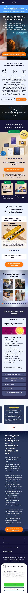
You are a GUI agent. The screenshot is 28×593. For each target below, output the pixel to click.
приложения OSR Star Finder (12, 374)
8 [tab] (16, 303)
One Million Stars (9, 384)
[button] (6, 158)
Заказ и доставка (7, 551)
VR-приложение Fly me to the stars (14, 393)
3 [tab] (6, 303)
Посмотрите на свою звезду (10, 547)
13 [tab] (25, 303)
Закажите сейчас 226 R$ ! (14, 169)
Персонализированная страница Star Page (14, 379)
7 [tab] (14, 303)
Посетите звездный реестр (13, 367)
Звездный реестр (14, 319)
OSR (4, 538)
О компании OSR (8, 99)
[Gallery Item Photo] (8, 284)
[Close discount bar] (26, 9)
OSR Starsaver (8, 388)
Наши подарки (7, 542)
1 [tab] (3, 303)
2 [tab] (5, 303)
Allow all (14, 584)
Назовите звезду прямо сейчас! (14, 54)
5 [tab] (10, 303)
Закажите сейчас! (21, 99)
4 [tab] (8, 303)
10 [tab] (20, 303)
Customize (13, 589)
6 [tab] (12, 303)
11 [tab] (21, 303)
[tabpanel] (8, 290)
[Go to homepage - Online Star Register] (14, 2)
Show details (19, 579)
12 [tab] (23, 303)
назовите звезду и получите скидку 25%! (14, 11)
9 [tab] (18, 303)
